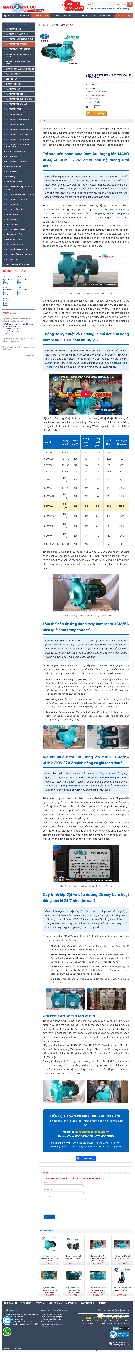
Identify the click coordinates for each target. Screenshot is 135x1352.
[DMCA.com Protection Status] (121, 1329)
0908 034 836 (8, 279)
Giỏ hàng (125, 16)
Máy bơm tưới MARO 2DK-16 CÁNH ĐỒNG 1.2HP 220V (49, 1290)
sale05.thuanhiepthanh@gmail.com (116, 1316)
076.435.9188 (22, 279)
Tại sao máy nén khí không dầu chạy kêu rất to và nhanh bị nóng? (18, 340)
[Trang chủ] (40, 25)
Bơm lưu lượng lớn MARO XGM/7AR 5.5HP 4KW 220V (49, 1258)
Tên (46, 1183)
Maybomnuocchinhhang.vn (103, 777)
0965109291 (8, 290)
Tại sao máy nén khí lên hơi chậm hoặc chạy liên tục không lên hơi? (17, 320)
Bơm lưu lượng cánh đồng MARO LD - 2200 (74, 1257)
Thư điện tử (48, 1190)
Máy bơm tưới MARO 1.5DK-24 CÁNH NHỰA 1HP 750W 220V (73, 1290)
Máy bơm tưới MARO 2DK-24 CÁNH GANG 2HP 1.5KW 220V (98, 1258)
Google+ (7, 1348)
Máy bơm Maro (71, 785)
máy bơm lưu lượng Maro (114, 213)
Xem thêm (30, 355)
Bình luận (48, 1196)
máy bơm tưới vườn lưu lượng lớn (105, 665)
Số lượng (89, 107)
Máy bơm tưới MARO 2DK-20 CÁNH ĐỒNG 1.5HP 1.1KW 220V (122, 1258)
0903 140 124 (8, 301)
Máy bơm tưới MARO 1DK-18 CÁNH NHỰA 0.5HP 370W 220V (98, 1290)
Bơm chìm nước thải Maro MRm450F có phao (122, 1289)
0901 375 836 (22, 290)
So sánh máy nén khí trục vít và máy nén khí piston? (18, 348)
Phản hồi (50, 1217)
